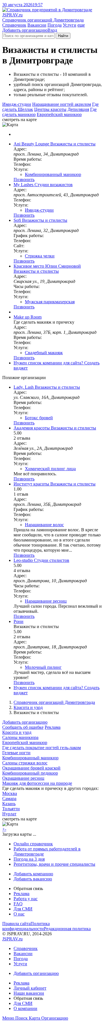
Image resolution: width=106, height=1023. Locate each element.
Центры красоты (50, 109)
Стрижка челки (40, 255)
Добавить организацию (24, 30)
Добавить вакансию (33, 878)
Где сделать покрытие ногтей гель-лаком (41, 747)
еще (81, 25)
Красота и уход (28, 707)
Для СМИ (23, 908)
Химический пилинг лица (50, 468)
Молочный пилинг (43, 667)
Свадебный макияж (44, 352)
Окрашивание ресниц (23, 778)
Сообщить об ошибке (23, 727)
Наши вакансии (29, 993)
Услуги (69, 25)
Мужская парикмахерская (50, 301)
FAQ (18, 903)
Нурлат (9, 813)
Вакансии (36, 25)
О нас (19, 914)
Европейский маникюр (59, 114)
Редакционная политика (67, 928)
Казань (9, 803)
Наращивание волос (44, 524)
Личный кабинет (30, 988)
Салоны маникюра (20, 737)
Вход (52, 30)
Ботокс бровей (39, 417)
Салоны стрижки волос (24, 762)
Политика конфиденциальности (26, 926)
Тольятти (11, 808)
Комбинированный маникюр (53, 174)
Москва (9, 793)
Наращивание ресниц (46, 601)
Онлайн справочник (33, 843)
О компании (25, 1008)
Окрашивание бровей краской (31, 768)
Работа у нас (26, 898)
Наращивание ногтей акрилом (61, 104)
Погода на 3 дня (29, 859)
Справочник (14, 25)
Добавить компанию (33, 873)
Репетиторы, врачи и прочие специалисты (54, 864)
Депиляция (78, 109)
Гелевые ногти (16, 752)
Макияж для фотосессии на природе (37, 783)
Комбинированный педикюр (30, 773)
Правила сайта (16, 923)
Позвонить (24, 179)
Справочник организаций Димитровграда (54, 702)
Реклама (52, 727)
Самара (9, 798)
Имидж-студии (16, 104)
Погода (54, 25)
